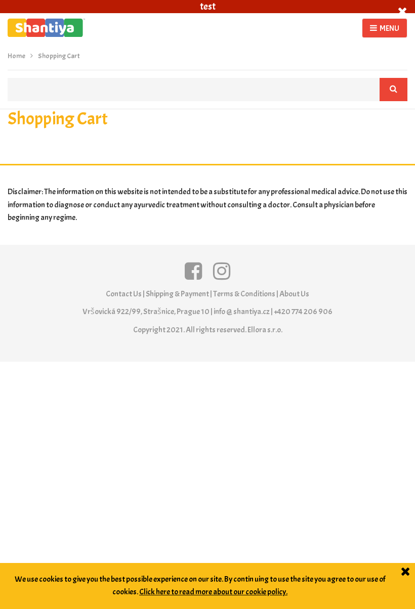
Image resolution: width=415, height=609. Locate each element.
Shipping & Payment (177, 294)
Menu (389, 28)
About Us (294, 294)
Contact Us (124, 294)
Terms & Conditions (244, 294)
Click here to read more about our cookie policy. (213, 592)
